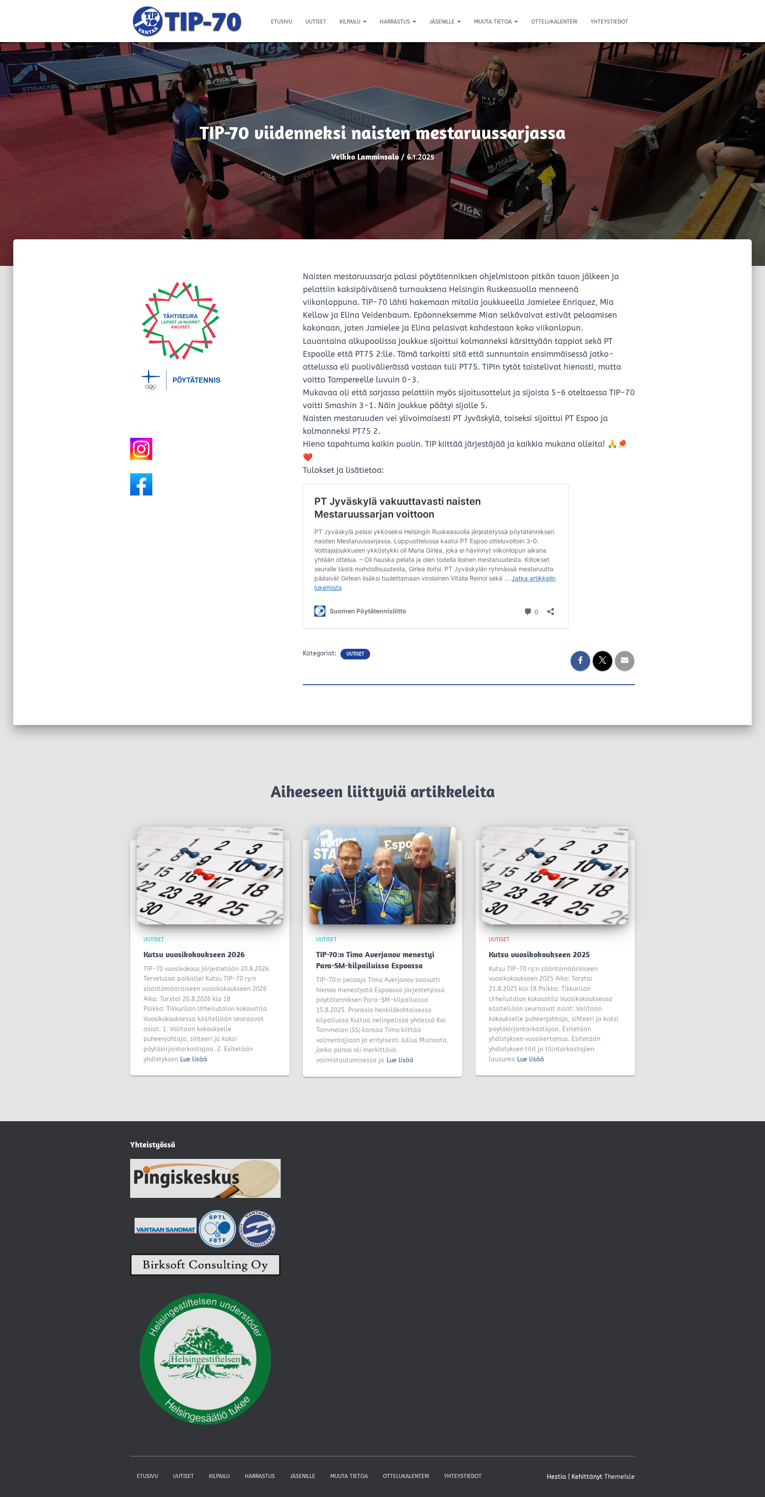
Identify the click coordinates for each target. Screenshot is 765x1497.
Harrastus (396, 22)
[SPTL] (217, 1228)
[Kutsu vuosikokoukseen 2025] (555, 875)
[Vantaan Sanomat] (166, 1228)
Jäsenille (442, 22)
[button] (364, 22)
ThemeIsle (619, 1477)
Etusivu (281, 22)
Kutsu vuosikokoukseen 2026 (194, 954)
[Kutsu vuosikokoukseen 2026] (210, 875)
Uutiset (315, 22)
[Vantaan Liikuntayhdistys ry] (257, 1228)
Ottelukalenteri (554, 22)
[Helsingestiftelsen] (205, 1360)
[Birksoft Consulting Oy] (205, 1267)
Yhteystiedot (609, 22)
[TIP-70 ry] (187, 21)
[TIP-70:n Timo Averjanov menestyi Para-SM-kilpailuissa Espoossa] (382, 875)
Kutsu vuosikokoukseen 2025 (539, 954)
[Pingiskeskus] (205, 1181)
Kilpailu (351, 22)
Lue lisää (193, 1059)
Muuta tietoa (494, 22)
